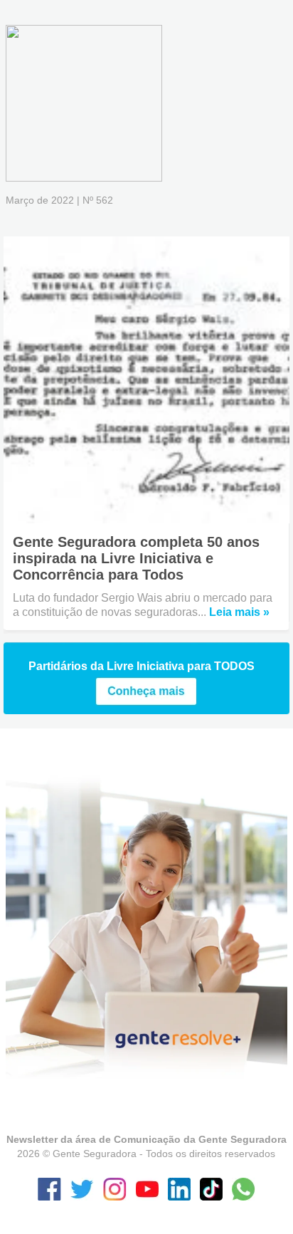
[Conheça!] (146, 702)
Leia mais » (239, 612)
